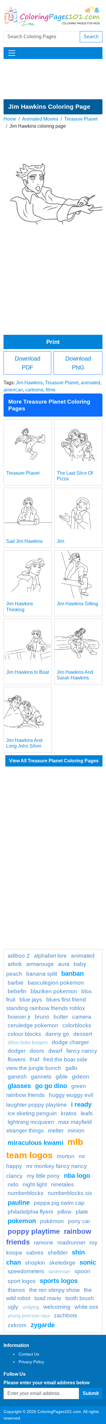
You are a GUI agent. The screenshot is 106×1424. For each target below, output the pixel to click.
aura (63, 964)
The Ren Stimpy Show (54, 1290)
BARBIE (16, 983)
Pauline (19, 1202)
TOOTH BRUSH (79, 1298)
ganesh (17, 1076)
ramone (43, 1242)
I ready (81, 1104)
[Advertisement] (53, 79)
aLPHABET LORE (50, 956)
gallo (71, 1068)
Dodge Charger (70, 1042)
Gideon (80, 1076)
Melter (56, 1130)
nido (13, 1184)
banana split (41, 974)
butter (61, 1017)
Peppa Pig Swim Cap (59, 1203)
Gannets (41, 1076)
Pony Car (79, 1221)
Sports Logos (59, 1280)
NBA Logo (77, 1175)
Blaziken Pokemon (54, 991)
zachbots (65, 1315)
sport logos (22, 1281)
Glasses (19, 1085)
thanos (16, 1290)
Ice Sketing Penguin (32, 1113)
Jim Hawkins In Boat (27, 672)
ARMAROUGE (40, 964)
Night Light (35, 1184)
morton (65, 1156)
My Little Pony (43, 1176)
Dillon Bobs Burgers (28, 1042)
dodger (17, 1051)
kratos (69, 1113)
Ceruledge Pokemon (33, 1025)
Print (53, 342)
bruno (42, 1017)
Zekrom (17, 1325)
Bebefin (17, 991)
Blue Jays (30, 999)
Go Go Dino (51, 1085)
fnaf (34, 1059)
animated (90, 382)
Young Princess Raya (29, 1315)
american (13, 389)
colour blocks (24, 1034)
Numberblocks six (70, 1193)
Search (91, 36)
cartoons (34, 389)
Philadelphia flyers (30, 1212)
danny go (57, 1034)
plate (82, 1212)
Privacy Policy (31, 1361)
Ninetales (62, 1184)
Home (10, 118)
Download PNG (78, 363)
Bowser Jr (19, 1017)
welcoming (56, 1307)
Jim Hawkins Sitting (77, 603)
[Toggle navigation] (12, 53)
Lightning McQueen (31, 1122)
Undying (30, 1307)
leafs (87, 1113)
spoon (82, 1271)
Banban (72, 973)
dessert (82, 1034)
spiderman (59, 1271)
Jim (60, 541)
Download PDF (27, 363)
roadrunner (71, 1242)
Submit (91, 1393)
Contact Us (29, 1354)
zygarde (43, 1325)
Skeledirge (62, 1263)
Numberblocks (26, 1193)
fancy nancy (81, 1051)
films (50, 389)
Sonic (88, 1262)
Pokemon (22, 1221)
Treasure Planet (80, 118)
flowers (17, 1059)
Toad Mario (47, 1298)
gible (62, 1076)
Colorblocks (76, 1025)
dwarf (55, 1051)
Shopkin (35, 1263)
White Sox (86, 1307)
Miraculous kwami (35, 1142)
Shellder (58, 1252)
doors (37, 1051)
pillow (64, 1212)
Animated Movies (40, 118)
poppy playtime (34, 1231)
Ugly (13, 1307)
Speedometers (26, 1271)
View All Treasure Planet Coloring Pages (54, 760)
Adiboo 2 (19, 956)
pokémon (52, 1221)
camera (81, 1017)
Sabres (35, 1252)
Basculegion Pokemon (56, 983)
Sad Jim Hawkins (24, 541)
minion (76, 1130)
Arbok (15, 964)
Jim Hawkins (29, 382)
